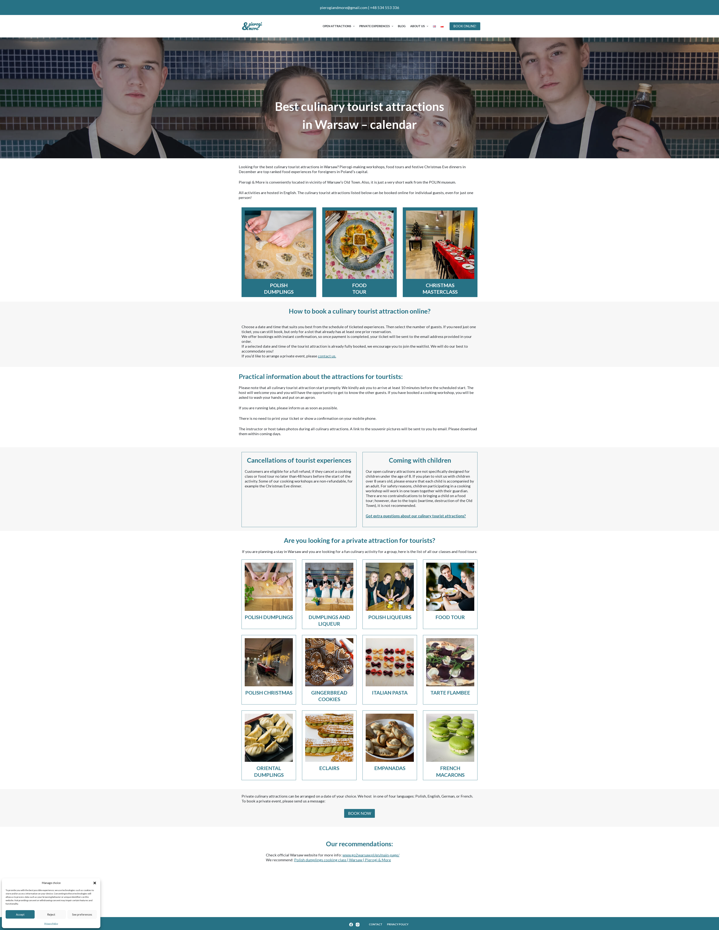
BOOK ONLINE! (464, 26)
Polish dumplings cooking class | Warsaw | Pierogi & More (342, 860)
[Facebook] (351, 924)
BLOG (402, 26)
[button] (95, 883)
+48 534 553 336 (384, 7)
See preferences (82, 914)
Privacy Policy (51, 923)
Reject (51, 914)
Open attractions (337, 26)
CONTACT (375, 924)
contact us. (327, 356)
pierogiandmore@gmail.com (343, 7)
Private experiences (374, 26)
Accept (20, 914)
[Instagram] (358, 924)
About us (417, 26)
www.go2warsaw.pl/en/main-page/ (370, 855)
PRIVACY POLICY (397, 924)
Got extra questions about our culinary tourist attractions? (416, 516)
